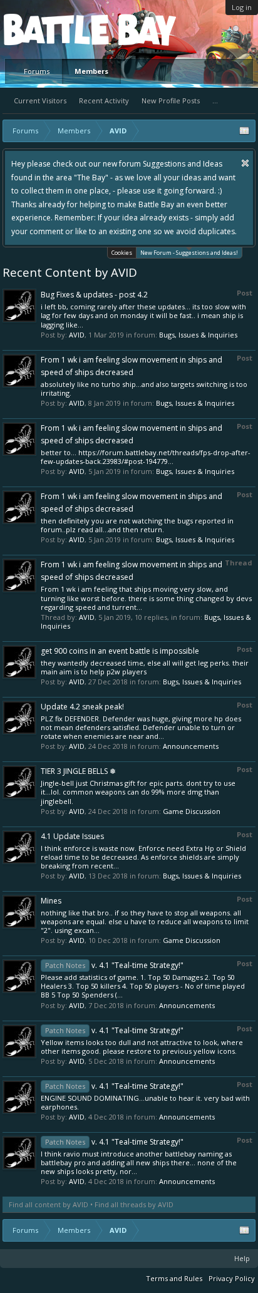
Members (91, 71)
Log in (242, 7)
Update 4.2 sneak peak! (82, 706)
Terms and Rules (174, 1278)
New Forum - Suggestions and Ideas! (189, 253)
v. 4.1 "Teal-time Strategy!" (114, 965)
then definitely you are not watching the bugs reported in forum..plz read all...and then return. (137, 525)
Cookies (121, 253)
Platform (49, 29)
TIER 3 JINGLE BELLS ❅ (78, 771)
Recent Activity (104, 100)
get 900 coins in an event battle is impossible (120, 651)
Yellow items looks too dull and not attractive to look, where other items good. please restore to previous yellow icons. (142, 1047)
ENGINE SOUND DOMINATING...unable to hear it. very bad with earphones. (145, 1102)
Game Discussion (191, 811)
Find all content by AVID (48, 1204)
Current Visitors (40, 100)
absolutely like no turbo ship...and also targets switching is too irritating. (144, 388)
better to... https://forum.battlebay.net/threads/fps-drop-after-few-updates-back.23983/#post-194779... (145, 457)
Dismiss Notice (245, 163)
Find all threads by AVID (134, 1204)
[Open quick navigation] (244, 131)
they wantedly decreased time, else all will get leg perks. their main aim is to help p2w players (145, 667)
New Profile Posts (171, 100)
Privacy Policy (232, 1278)
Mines (51, 900)
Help (242, 1258)
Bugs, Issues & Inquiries (198, 334)
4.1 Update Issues (72, 836)
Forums (36, 71)
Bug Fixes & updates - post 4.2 (94, 294)
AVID (77, 334)
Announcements (191, 746)
